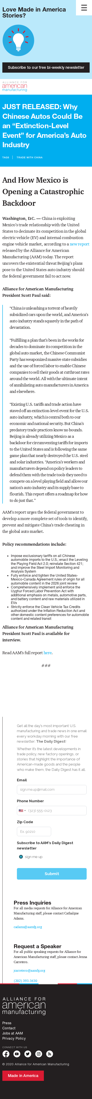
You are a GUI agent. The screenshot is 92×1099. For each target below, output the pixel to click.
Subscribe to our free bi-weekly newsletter (46, 67)
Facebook (5, 1054)
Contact (9, 1028)
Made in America (23, 1075)
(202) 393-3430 (25, 981)
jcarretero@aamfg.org (29, 970)
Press (7, 1023)
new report (79, 244)
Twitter (27, 1054)
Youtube (16, 1054)
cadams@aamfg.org (28, 927)
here (48, 652)
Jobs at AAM (12, 1033)
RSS (49, 1054)
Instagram (38, 1054)
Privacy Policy (14, 1038)
